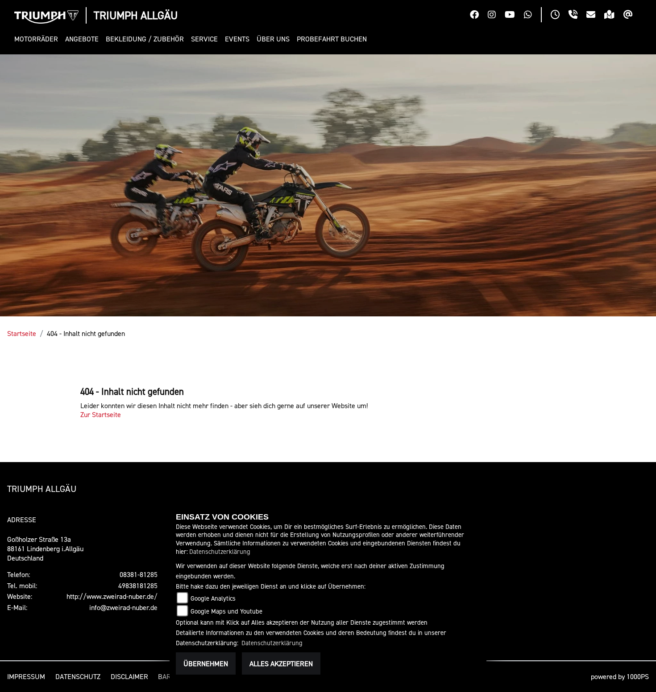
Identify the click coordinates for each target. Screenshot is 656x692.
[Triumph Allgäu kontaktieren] (595, 15)
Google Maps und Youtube (226, 611)
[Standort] (613, 15)
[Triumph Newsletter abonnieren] (632, 15)
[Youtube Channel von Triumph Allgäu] (514, 15)
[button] (38, 39)
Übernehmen (205, 663)
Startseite (21, 333)
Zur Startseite (100, 414)
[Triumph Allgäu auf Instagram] (496, 15)
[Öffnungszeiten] (560, 15)
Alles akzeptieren (281, 663)
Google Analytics (213, 598)
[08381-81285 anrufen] (577, 15)
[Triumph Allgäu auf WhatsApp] (532, 15)
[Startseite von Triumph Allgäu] (46, 17)
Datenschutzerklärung (219, 551)
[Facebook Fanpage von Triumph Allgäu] (479, 15)
